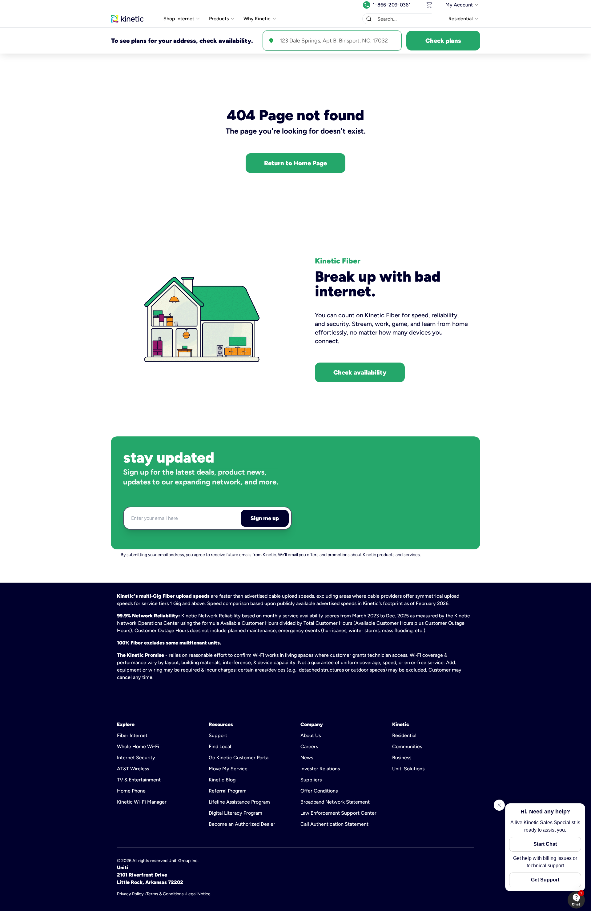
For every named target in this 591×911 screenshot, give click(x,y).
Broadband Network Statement (335, 802)
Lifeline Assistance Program (239, 802)
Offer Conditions (319, 791)
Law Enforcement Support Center (338, 813)
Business (401, 758)
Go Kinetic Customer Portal (239, 758)
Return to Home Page (295, 163)
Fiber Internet (132, 735)
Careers (309, 746)
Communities (407, 746)
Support (218, 735)
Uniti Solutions (408, 769)
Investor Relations (320, 769)
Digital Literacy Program (235, 813)
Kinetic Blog (222, 780)
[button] (369, 19)
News (306, 758)
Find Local (220, 746)
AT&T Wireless (133, 769)
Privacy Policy (130, 894)
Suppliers (311, 780)
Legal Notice (198, 894)
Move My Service (228, 769)
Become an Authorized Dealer (242, 824)
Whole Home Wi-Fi (138, 746)
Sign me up (265, 518)
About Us (310, 735)
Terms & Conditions (165, 894)
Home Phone (131, 791)
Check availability (359, 372)
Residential (404, 735)
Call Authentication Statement (334, 824)
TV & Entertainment (139, 780)
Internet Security (136, 758)
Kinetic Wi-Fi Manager (142, 802)
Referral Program (228, 791)
